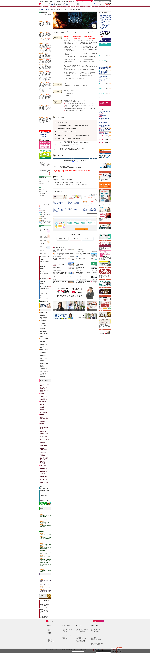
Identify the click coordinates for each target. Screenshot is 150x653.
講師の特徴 (41, 199)
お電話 (102, 4)
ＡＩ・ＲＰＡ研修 (44, 218)
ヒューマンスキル (51, 642)
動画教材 (72, 6)
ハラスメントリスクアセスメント (44, 457)
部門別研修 (43, 216)
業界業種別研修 (44, 212)
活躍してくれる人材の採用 (44, 333)
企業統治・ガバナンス (43, 370)
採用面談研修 (41, 183)
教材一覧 (49, 640)
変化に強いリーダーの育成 (44, 343)
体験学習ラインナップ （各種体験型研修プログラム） (66, 186)
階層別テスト (42, 434)
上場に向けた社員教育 (43, 368)
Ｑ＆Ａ (40, 200)
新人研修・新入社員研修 (44, 229)
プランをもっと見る (107, 146)
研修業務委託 (79, 642)
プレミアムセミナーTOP (94, 32)
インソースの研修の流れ (95, 631)
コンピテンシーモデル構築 (44, 470)
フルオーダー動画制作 (43, 412)
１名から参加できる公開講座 (46, 223)
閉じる (119, 647)
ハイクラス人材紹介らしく (43, 614)
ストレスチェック (43, 293)
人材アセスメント (80, 630)
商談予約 (96, 4)
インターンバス (42, 474)
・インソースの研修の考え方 (45, 132)
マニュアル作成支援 (43, 477)
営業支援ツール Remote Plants (45, 365)
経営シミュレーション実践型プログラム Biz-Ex (44, 418)
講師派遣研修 (42, 6)
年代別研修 (43, 210)
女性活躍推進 (42, 314)
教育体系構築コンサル (43, 468)
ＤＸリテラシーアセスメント (44, 436)
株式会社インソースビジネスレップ (96, 640)
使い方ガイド (65, 631)
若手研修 (42, 268)
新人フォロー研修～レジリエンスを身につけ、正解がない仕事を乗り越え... (45, 537)
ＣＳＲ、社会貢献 (43, 373)
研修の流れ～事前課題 (43, 191)
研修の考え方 (41, 189)
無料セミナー (107, 7)
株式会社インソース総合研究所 (95, 644)
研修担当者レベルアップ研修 (44, 181)
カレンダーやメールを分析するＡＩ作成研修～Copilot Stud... (45, 515)
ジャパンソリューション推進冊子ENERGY (44, 385)
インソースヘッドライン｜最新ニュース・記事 (96, 626)
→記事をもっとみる (47, 592)
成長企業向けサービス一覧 (81, 638)
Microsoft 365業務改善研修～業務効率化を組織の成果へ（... (45, 525)
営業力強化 (42, 360)
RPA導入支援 (42, 406)
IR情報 (58, 1)
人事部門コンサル (107, 6)
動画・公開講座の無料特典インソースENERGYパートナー (44, 298)
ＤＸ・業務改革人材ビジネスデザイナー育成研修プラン (45, 570)
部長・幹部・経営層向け (44, 261)
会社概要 (42, 1)
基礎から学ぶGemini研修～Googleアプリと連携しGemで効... (45, 522)
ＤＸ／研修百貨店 (43, 403)
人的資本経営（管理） (43, 322)
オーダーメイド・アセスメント (44, 463)
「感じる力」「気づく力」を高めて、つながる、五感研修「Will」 (68, 182)
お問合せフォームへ (98, 621)
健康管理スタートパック (44, 500)
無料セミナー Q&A (82, 4)
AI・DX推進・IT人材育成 (45, 256)
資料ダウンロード (97, 7)
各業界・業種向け (43, 276)
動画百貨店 (42, 409)
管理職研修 (42, 264)
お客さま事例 (65, 632)
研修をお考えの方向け (45, 131)
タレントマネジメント (43, 323)
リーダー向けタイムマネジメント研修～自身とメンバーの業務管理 (45, 544)
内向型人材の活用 (43, 351)
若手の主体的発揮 (43, 352)
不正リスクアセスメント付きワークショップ (44, 459)
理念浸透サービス (43, 473)
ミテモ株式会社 (94, 637)
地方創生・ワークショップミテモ (44, 612)
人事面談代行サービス (43, 480)
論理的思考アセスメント (43, 442)
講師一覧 (41, 391)
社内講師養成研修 (42, 179)
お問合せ (90, 4)
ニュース (54, 1)
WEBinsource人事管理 (44, 291)
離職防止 (41, 336)
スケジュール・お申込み (81, 32)
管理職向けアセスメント (43, 330)
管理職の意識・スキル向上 (44, 344)
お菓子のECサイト (61, 7)
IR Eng (62, 1)
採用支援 (99, 6)
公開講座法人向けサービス (79, 7)
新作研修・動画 (45, 278)
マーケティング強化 (43, 362)
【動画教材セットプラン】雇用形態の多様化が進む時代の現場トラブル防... (45, 556)
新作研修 (50, 1)
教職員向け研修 (43, 236)
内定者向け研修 (43, 240)
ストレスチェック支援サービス (68, 629)
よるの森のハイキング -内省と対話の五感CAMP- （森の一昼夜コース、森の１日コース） (64, 180)
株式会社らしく (94, 638)
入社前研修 (42, 250)
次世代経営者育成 (43, 346)
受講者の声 (41, 197)
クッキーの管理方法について (78, 651)
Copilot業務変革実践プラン (44, 568)
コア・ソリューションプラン (82, 626)
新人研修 (42, 271)
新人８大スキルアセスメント (44, 439)
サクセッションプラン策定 (44, 371)
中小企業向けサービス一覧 (81, 637)
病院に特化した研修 (43, 376)
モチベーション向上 (43, 357)
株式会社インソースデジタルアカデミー (96, 639)
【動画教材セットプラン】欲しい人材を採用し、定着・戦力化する (45, 552)
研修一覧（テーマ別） (52, 626)
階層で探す (50, 634)
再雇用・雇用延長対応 (43, 317)
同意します (103, 651)
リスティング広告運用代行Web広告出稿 (44, 428)
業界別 (49, 629)
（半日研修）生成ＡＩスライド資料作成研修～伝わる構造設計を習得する (45, 534)
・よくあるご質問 (43, 136)
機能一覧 (64, 630)
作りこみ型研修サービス (43, 387)
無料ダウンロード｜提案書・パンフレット (96, 629)
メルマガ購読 (88, 7)
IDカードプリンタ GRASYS (44, 482)
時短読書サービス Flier (43, 421)
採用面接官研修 (43, 253)
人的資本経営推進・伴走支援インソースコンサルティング (44, 605)
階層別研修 (43, 208)
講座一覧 (49, 633)
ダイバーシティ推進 (43, 318)
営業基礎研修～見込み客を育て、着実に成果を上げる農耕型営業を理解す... (45, 519)
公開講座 (49, 6)
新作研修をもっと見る (107, 98)
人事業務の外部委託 (43, 378)
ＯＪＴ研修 (42, 230)
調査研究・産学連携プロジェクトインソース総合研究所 (45, 602)
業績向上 (41, 347)
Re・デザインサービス (43, 479)
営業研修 (41, 246)
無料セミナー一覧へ (92, 214)
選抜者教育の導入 (43, 328)
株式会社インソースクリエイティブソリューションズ (96, 643)
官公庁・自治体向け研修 (45, 214)
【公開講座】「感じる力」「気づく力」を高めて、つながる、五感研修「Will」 (71, 184)
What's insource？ (43, 7)
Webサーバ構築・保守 (43, 429)
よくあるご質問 (94, 632)
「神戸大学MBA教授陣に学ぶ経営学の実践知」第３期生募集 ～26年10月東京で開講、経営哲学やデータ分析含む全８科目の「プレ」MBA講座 (105, 26)
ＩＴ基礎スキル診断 (43, 452)
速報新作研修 (43, 511)
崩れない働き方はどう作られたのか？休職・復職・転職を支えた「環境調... (45, 587)
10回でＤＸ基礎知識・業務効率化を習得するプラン (45, 564)
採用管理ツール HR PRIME (44, 483)
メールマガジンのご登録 (81, 229)
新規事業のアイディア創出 (44, 363)
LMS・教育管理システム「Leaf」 (68, 626)
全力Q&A (66, 1)
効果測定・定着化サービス (44, 390)
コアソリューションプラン (44, 467)
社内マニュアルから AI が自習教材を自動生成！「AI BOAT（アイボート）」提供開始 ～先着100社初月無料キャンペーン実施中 (105, 17)
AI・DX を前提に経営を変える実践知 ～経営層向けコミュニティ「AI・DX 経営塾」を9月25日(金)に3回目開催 (105, 21)
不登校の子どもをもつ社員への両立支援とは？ (45, 580)
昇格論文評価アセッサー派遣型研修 (43, 449)
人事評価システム (43, 495)
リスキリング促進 (43, 325)
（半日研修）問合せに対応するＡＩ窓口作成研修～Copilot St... (45, 547)
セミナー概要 (56, 32)
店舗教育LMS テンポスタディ (45, 288)
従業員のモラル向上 (43, 355)
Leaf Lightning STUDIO (67, 635)
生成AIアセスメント (43, 437)
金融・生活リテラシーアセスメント (45, 454)
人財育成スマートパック (43, 396)
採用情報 (46, 1)
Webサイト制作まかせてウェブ (42, 425)
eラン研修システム (64, 6)
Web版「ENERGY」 (52, 7)
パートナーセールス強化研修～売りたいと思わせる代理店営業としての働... (45, 529)
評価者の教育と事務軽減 (43, 341)
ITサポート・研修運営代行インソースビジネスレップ (44, 617)
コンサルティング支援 (44, 247)
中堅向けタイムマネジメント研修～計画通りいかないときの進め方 (45, 541)
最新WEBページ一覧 (44, 301)
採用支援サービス (43, 335)
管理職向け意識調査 (43, 447)
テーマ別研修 (43, 206)
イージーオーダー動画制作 (44, 411)
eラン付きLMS (43, 493)
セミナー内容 (75, 32)
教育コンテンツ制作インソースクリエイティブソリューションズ (45, 607)
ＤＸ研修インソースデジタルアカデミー (44, 610)
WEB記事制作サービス (43, 431)
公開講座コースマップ (43, 399)
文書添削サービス (43, 451)
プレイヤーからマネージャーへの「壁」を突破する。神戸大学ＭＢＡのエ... (45, 583)
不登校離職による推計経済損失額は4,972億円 (45, 577)
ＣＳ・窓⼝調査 (42, 455)
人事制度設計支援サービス (81, 632)
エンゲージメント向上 (43, 354)
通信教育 (79, 6)
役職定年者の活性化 (43, 315)
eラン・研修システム (45, 286)
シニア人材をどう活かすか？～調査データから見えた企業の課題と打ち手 (45, 590)
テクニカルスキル (51, 641)
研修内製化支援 (42, 388)
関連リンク (87, 32)
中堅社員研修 (42, 243)
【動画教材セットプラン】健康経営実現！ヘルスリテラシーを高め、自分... (45, 559)
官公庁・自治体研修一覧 (81, 641)
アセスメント (92, 6)
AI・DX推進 (56, 6)
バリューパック (42, 398)
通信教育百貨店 (65, 638)
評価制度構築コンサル (43, 471)
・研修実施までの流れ (44, 134)
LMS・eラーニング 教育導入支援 (82, 629)
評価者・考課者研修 (44, 237)
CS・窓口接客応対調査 (81, 631)
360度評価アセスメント (43, 445)
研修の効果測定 (42, 193)
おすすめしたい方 (68, 32)
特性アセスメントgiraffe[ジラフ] (43, 462)
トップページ (41, 9)
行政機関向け (85, 6)
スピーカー (62, 32)
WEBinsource (70, 7)
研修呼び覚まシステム (43, 195)
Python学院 (42, 404)
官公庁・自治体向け (44, 273)
